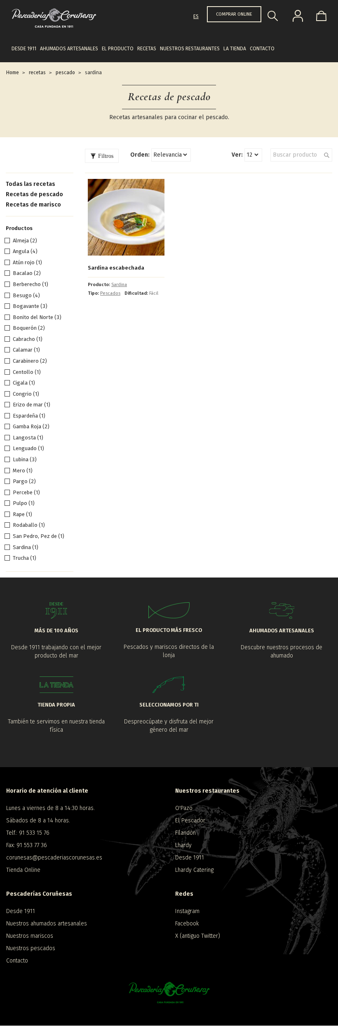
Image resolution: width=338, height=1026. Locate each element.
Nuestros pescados (30, 948)
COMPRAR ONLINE (234, 14)
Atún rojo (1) (27, 262)
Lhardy (183, 845)
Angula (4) (25, 251)
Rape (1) (22, 514)
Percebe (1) (26, 492)
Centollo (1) (27, 372)
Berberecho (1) (30, 284)
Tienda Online (23, 869)
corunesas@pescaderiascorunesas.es (54, 857)
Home (12, 72)
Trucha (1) (24, 558)
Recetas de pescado (34, 194)
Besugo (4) (26, 295)
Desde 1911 (24, 49)
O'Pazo (183, 808)
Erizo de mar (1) (31, 404)
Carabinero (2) (30, 361)
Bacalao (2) (27, 273)
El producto (118, 49)
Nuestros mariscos (29, 935)
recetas (37, 72)
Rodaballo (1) (29, 525)
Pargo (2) (24, 481)
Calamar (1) (26, 350)
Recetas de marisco (33, 204)
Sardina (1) (25, 547)
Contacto (262, 49)
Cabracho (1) (27, 339)
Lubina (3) (25, 459)
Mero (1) (23, 470)
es (196, 16)
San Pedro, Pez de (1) (38, 536)
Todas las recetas (30, 184)
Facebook (187, 923)
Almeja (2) (25, 240)
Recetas (146, 49)
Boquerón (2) (29, 328)
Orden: (140, 154)
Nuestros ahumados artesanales (46, 923)
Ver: (237, 154)
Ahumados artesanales (69, 49)
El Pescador (190, 820)
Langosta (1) (28, 437)
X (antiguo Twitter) (197, 935)
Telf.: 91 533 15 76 (27, 832)
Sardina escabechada (116, 268)
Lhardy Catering (194, 869)
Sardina (119, 284)
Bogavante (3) (30, 306)
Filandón (185, 832)
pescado (65, 72)
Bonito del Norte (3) (37, 317)
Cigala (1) (24, 383)
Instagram (187, 911)
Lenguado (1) (28, 448)
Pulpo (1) (24, 503)
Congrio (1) (26, 394)
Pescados (110, 293)
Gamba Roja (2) (31, 426)
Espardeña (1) (29, 416)
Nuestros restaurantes (190, 49)
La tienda (234, 49)
